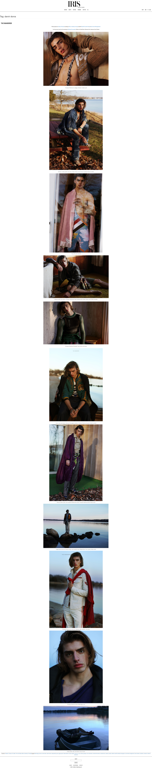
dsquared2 (54, 753)
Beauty (70, 9)
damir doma (49, 753)
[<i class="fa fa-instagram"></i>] (148, 10)
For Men (13, 753)
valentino (141, 753)
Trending (79, 9)
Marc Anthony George (73, 26)
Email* (76, 758)
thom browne (137, 753)
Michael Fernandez (72, 29)
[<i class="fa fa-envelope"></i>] (150, 10)
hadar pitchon (66, 753)
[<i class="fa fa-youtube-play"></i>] (145, 10)
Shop (143, 9)
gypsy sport (61, 753)
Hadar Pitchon (61, 26)
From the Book (18, 753)
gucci (57, 753)
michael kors (102, 753)
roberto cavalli (114, 753)
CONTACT (81, 765)
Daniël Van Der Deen (85, 26)
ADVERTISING (75, 765)
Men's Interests (25, 753)
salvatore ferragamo (121, 753)
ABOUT (70, 765)
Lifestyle (84, 9)
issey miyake (71, 753)
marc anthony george (82, 753)
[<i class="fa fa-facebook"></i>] (147, 10)
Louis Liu (76, 753)
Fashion (65, 9)
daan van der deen (42, 753)
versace (145, 753)
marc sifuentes (89, 753)
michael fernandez (96, 753)
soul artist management (129, 753)
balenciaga (37, 753)
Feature (74, 9)
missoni (107, 753)
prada (110, 753)
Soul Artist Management (95, 26)
